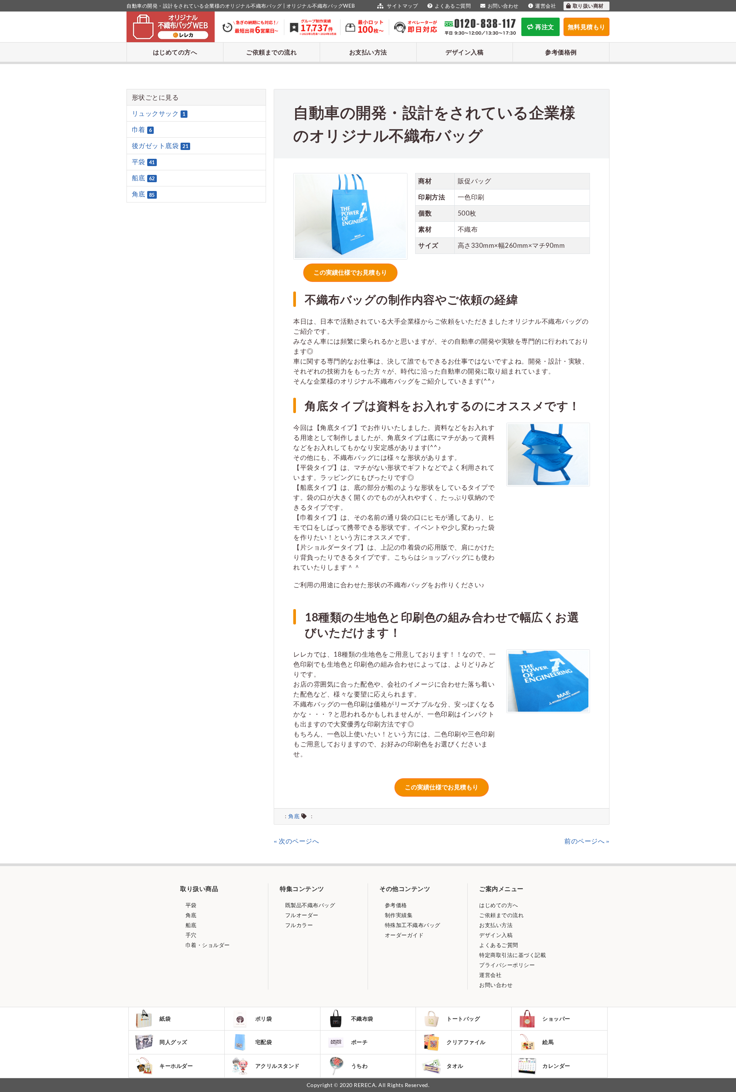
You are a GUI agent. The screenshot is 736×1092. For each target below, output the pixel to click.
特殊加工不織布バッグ (411, 925)
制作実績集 (397, 915)
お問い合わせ (503, 6)
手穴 (190, 935)
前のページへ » (587, 841)
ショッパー (556, 1018)
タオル (455, 1065)
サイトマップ (402, 6)
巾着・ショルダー (207, 945)
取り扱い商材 (589, 6)
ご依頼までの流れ (271, 52)
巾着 (142, 129)
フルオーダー (301, 915)
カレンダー (556, 1065)
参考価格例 (561, 52)
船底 (143, 178)
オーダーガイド (403, 935)
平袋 (143, 162)
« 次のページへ (296, 841)
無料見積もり (587, 26)
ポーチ (359, 1042)
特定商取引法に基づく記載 (512, 955)
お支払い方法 (368, 52)
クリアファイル (466, 1042)
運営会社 (545, 6)
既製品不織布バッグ (309, 905)
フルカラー (298, 925)
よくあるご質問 (453, 6)
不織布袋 (362, 1018)
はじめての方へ (175, 52)
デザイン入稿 (464, 52)
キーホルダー (176, 1065)
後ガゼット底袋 (160, 146)
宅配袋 (263, 1042)
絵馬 (548, 1042)
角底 (293, 816)
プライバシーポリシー (507, 965)
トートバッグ (463, 1018)
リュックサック (159, 113)
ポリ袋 (263, 1018)
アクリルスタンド (277, 1065)
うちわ (359, 1065)
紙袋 (165, 1018)
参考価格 (395, 905)
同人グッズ (173, 1042)
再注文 (544, 26)
